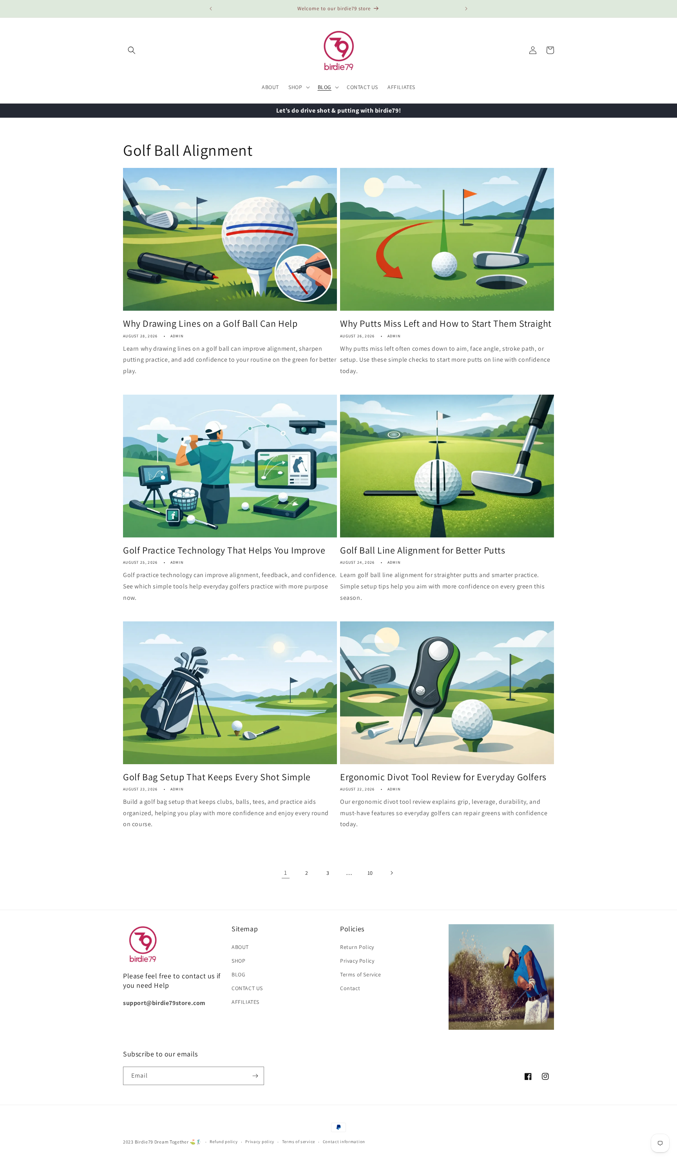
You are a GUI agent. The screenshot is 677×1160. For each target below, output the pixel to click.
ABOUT (240, 947)
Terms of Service (360, 974)
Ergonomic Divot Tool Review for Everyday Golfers (443, 777)
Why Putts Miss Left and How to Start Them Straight (446, 323)
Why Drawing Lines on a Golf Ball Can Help (210, 323)
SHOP (238, 960)
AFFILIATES (245, 1001)
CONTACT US (247, 988)
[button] (131, 50)
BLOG (238, 974)
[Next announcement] (466, 8)
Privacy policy (259, 1141)
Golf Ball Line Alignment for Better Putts (422, 550)
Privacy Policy (357, 960)
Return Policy (357, 947)
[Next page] (391, 872)
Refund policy (223, 1141)
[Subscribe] (255, 1076)
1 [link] (285, 873)
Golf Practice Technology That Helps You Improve (224, 550)
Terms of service (298, 1141)
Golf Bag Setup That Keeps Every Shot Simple (217, 777)
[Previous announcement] (210, 8)
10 (370, 872)
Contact (350, 988)
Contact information (344, 1141)
